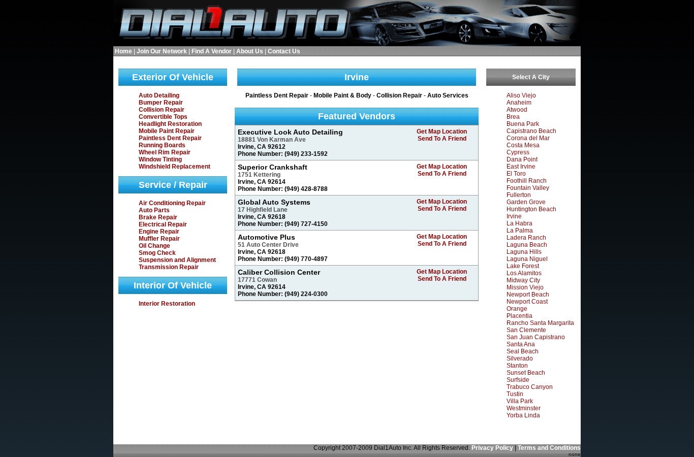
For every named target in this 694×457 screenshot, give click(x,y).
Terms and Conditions (549, 447)
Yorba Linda (523, 415)
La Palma (520, 230)
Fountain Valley (528, 187)
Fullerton (519, 195)
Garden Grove (526, 202)
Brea (513, 116)
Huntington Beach (531, 209)
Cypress (518, 152)
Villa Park (520, 401)
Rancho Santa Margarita (540, 323)
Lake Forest (523, 266)
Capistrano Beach (531, 131)
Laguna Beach (527, 244)
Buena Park (523, 123)
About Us (249, 51)
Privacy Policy (492, 447)
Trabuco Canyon (530, 386)
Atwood (517, 109)
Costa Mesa (523, 145)
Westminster (524, 408)
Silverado (520, 358)
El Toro (516, 173)
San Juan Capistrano (536, 337)
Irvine (514, 216)
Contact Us (284, 51)
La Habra (519, 223)
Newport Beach (528, 294)
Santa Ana (521, 344)
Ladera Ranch (526, 237)
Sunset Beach (526, 372)
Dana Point (522, 159)
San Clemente (526, 330)
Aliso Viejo (521, 95)
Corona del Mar (528, 138)
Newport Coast (527, 301)
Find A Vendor (212, 51)
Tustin (515, 394)
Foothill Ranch (527, 180)
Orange (517, 308)
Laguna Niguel (527, 259)
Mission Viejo (525, 287)
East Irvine (521, 166)
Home (123, 51)
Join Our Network (162, 51)
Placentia (519, 315)
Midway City (523, 280)
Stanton (517, 365)
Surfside (518, 379)
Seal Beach (523, 351)
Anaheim (519, 102)
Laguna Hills (524, 251)
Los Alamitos (524, 273)
